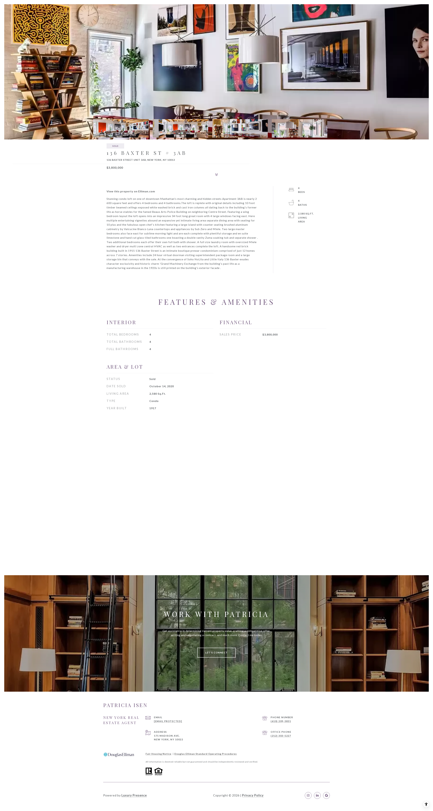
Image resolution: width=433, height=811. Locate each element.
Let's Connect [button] (216, 652)
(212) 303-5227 (281, 735)
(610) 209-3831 (281, 721)
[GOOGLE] (326, 795)
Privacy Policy (253, 795)
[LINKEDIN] (317, 795)
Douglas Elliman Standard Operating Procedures (205, 753)
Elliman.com (146, 191)
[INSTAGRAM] (308, 795)
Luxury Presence (134, 795)
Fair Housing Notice (158, 753)
